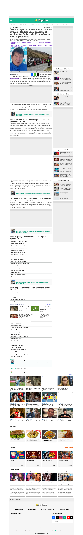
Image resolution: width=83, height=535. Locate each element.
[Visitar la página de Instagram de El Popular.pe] (61, 517)
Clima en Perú (46, 17)
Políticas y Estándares (47, 509)
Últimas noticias (14, 24)
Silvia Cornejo (22, 17)
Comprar (22, 465)
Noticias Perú (18, 27)
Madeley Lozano (15, 74)
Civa (21, 368)
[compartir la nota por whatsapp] (35, 74)
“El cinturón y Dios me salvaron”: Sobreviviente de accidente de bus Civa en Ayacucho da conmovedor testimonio (33, 232)
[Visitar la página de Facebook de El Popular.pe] (53, 517)
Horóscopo (40, 17)
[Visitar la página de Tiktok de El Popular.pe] (71, 517)
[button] (11, 20)
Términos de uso (64, 509)
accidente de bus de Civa (15, 78)
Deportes (38, 24)
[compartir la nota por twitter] (38, 74)
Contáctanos (32, 509)
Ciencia (53, 24)
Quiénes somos (18, 509)
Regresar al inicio (16, 499)
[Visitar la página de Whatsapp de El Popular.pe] (64, 517)
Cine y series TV (46, 24)
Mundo (28, 17)
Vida (63, 24)
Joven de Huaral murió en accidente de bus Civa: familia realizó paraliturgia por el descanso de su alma (32, 283)
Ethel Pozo (34, 17)
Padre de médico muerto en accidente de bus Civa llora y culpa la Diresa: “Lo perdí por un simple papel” (33, 115)
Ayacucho (17, 80)
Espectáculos (23, 24)
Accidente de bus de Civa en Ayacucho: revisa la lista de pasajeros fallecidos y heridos (33, 193)
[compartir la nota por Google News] (45, 74)
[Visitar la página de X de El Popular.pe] (57, 517)
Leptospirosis (15, 17)
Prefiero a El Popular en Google (19, 372)
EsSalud (25, 368)
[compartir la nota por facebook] (32, 74)
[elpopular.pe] (42, 21)
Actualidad (31, 24)
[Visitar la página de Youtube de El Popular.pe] (68, 517)
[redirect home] (41, 505)
